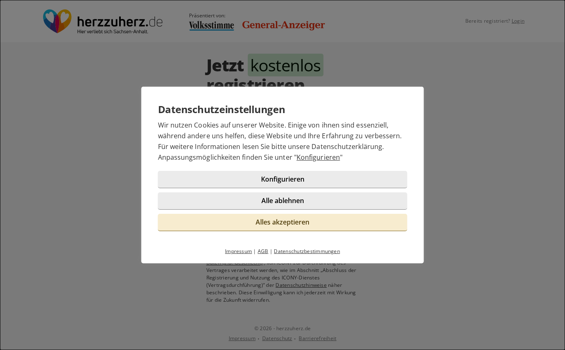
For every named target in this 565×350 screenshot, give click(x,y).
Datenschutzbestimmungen (307, 251)
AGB (263, 251)
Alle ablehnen (282, 200)
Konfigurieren (318, 157)
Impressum (238, 251)
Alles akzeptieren (282, 222)
